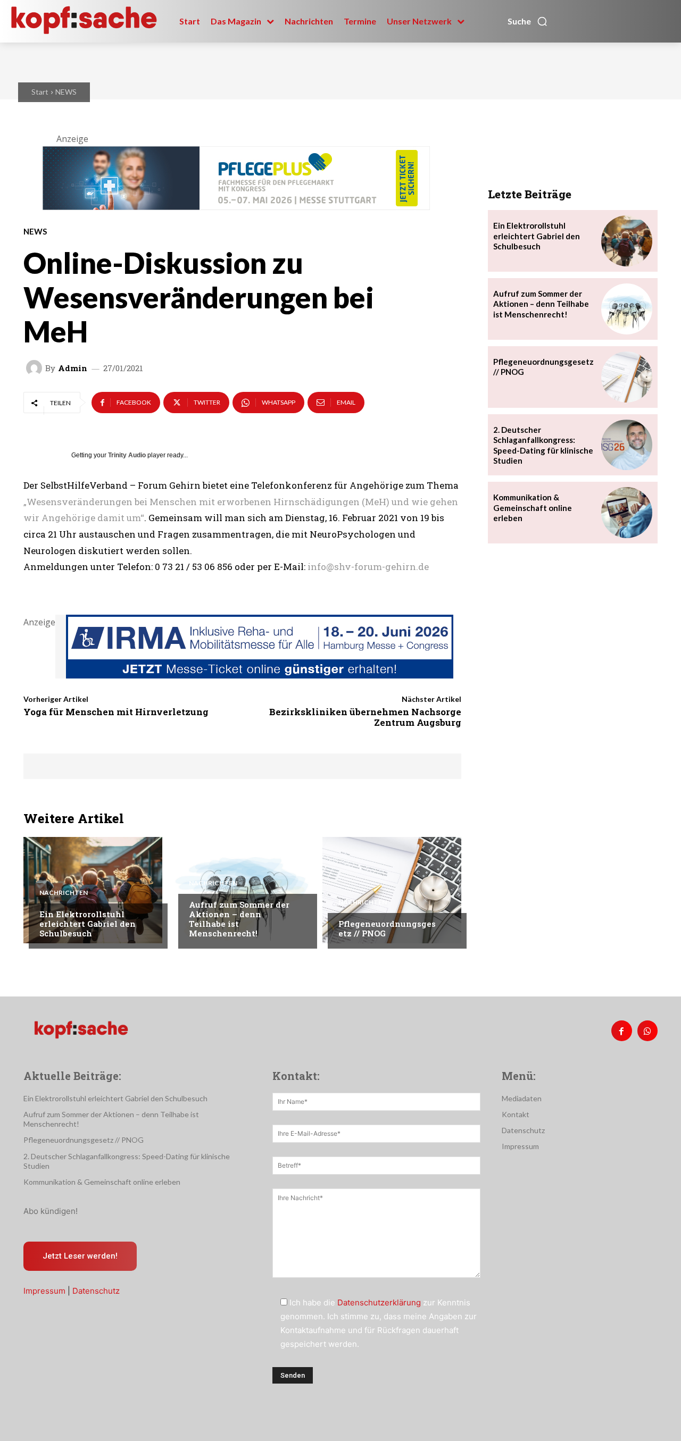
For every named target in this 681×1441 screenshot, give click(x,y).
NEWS (66, 91)
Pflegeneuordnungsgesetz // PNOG (387, 928)
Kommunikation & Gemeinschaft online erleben (532, 507)
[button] (528, 21)
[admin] (35, 368)
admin (72, 368)
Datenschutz (96, 1291)
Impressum (44, 1291)
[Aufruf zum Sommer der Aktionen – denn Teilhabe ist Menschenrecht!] (242, 890)
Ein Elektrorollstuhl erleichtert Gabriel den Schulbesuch (87, 924)
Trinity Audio (127, 455)
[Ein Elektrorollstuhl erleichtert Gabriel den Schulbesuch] (92, 890)
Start (39, 91)
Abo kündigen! (50, 1211)
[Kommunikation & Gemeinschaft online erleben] (626, 512)
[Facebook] (621, 1030)
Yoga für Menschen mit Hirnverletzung (116, 712)
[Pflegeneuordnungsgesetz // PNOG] (391, 890)
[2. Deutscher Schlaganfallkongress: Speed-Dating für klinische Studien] (626, 445)
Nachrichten (63, 893)
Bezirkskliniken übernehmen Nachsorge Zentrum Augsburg (365, 717)
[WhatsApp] (647, 1030)
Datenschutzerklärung (379, 1302)
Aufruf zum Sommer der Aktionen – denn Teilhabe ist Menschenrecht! (239, 919)
